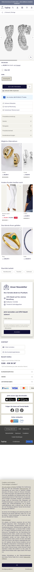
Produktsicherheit (8, 130)
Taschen (18, 271)
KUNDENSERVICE (7, 372)
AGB (20, 429)
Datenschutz (26, 429)
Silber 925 (7, 70)
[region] (17, 526)
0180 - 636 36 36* (8, 363)
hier (22, 505)
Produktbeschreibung (9, 116)
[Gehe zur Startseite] (7, 7)
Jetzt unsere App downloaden (17, 396)
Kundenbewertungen (9, 135)
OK (17, 565)
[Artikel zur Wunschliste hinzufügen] (29, 87)
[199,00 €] (11, 241)
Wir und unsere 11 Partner (9, 487)
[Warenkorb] (31, 7)
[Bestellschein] (22, 7)
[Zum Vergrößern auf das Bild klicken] (31, 57)
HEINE (3, 377)
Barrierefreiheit (9, 433)
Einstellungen (28, 569)
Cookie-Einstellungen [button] (17, 437)
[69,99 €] (11, 157)
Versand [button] (18, 65)
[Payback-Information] (29, 441)
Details (5, 121)
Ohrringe (13, 12)
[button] (2, 7)
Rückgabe (5, 126)
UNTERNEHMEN (6, 382)
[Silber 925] (2, 70)
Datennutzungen (24, 488)
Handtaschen (7, 271)
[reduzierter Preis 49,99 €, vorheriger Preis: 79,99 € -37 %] (11, 198)
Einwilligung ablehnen (7, 569)
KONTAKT (4, 342)
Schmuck (7, 12)
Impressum (18, 433)
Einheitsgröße (6, 78)
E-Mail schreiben (8, 347)
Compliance (26, 433)
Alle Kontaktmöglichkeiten (12, 352)
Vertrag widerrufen (11, 429)
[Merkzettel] (27, 7)
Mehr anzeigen (8, 328)
